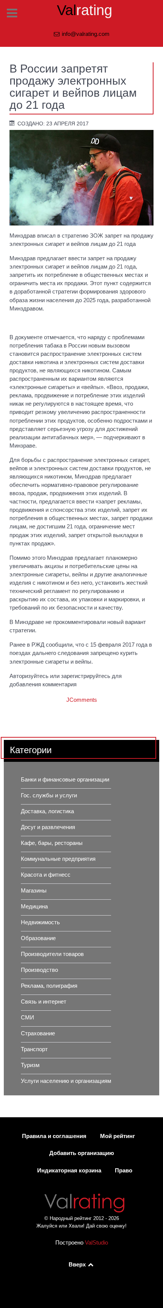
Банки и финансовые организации (65, 780)
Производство (39, 970)
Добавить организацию (81, 1153)
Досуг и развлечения (48, 827)
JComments (81, 700)
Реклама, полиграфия (49, 986)
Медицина (34, 906)
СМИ (27, 1018)
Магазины (34, 891)
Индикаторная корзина (69, 1170)
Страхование (38, 1033)
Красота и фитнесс (46, 875)
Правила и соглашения (54, 1136)
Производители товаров (52, 954)
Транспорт (34, 1049)
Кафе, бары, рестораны (52, 843)
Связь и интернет (43, 1002)
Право (123, 1170)
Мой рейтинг (117, 1136)
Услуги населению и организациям (66, 1081)
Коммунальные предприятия (58, 859)
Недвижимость (40, 922)
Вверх (78, 1265)
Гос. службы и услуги (49, 795)
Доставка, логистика (47, 811)
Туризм (30, 1065)
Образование (38, 938)
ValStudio (96, 1243)
